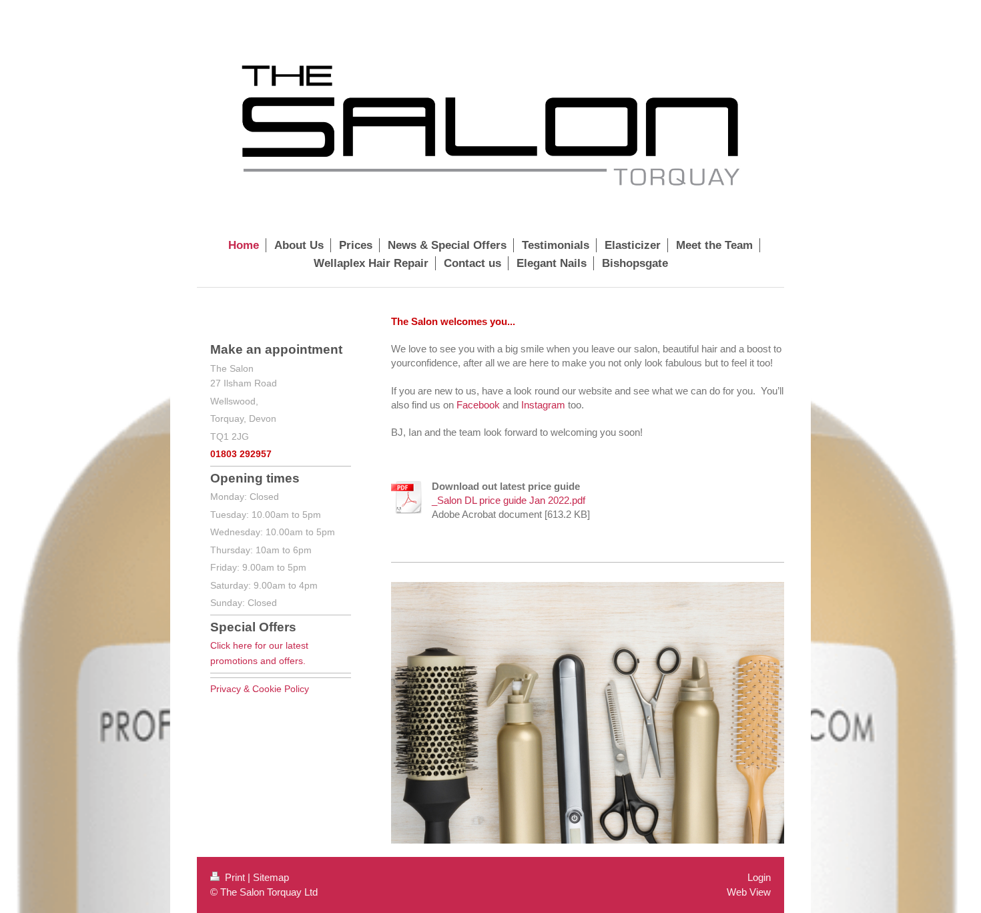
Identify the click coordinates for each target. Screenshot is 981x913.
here (242, 645)
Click (221, 645)
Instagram (543, 404)
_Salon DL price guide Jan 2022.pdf (508, 500)
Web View (749, 892)
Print (235, 877)
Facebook (478, 404)
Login (759, 877)
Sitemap (271, 877)
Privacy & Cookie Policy (259, 688)
